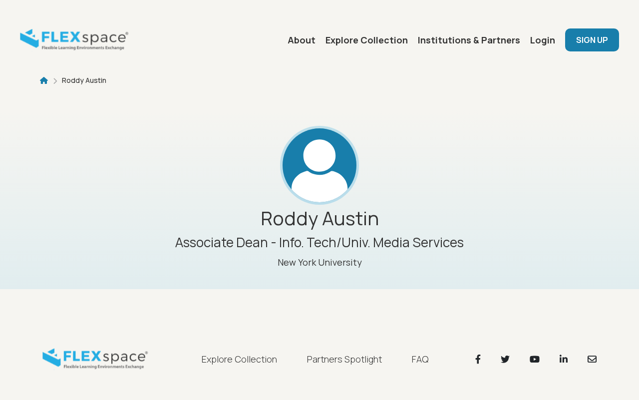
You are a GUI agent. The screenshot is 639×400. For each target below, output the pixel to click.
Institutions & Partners (469, 40)
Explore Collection (366, 40)
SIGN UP (592, 39)
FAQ (420, 359)
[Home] (77, 40)
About (302, 40)
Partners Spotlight (344, 359)
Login (542, 40)
